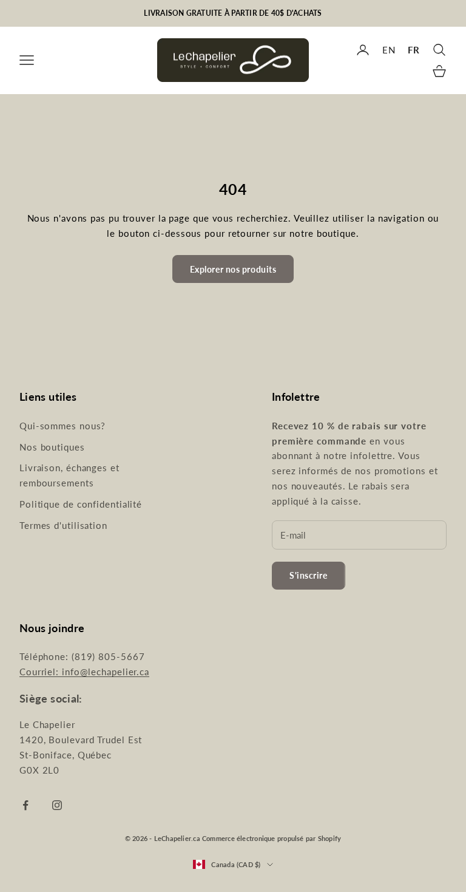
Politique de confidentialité (80, 504)
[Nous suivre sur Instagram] (57, 805)
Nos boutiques (52, 446)
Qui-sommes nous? (62, 425)
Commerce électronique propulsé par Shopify (271, 838)
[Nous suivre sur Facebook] (25, 805)
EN (389, 49)
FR (414, 49)
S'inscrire (308, 575)
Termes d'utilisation (63, 525)
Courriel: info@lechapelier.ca (84, 671)
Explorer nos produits (233, 269)
